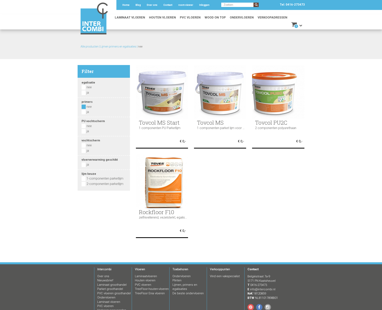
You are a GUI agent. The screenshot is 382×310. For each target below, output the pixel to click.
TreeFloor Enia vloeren (150, 293)
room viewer (185, 5)
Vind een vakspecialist (225, 276)
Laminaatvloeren (146, 276)
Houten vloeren (162, 17)
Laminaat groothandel (112, 285)
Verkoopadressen (272, 17)
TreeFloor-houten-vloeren (152, 289)
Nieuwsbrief (105, 280)
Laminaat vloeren (130, 17)
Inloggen (204, 5)
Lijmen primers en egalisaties (118, 46)
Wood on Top (215, 17)
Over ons (152, 5)
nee (140, 46)
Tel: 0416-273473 (292, 4)
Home (126, 5)
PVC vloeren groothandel (114, 293)
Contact (167, 5)
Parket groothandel (110, 289)
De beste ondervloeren (188, 293)
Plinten (176, 280)
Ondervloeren (242, 17)
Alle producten (89, 46)
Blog (138, 5)
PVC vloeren (190, 17)
